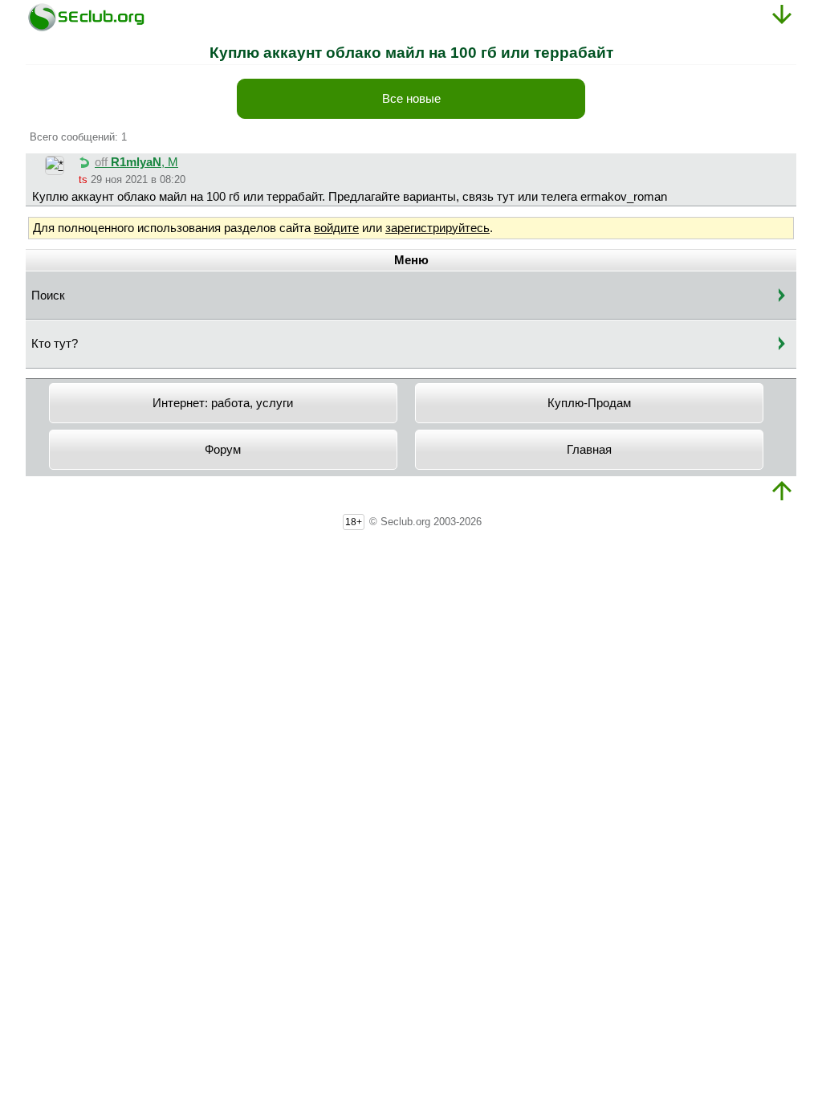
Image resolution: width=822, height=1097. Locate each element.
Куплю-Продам (589, 403)
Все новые (411, 98)
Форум (223, 449)
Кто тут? (54, 343)
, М (136, 162)
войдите (336, 228)
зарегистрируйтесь (437, 228)
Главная (589, 449)
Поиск (48, 295)
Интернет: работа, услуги (223, 403)
